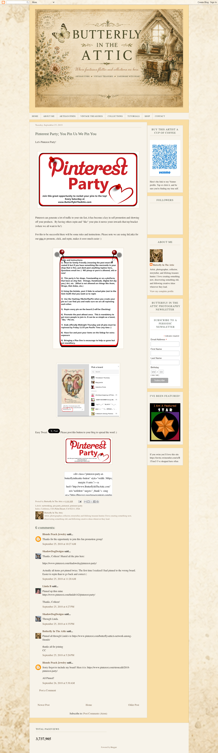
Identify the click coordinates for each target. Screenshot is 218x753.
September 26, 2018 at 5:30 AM (58, 683)
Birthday (155, 367)
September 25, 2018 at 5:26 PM (58, 655)
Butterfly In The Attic (54, 631)
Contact (160, 116)
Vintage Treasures (91, 116)
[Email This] (85, 501)
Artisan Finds (68, 116)
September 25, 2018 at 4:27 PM (58, 606)
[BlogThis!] (88, 501)
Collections (115, 116)
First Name (156, 349)
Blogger (114, 747)
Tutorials (134, 116)
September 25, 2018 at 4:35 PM (58, 623)
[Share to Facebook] (94, 501)
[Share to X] (91, 501)
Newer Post (43, 704)
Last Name (156, 358)
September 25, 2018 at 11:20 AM (59, 578)
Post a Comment (47, 690)
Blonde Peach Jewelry (54, 534)
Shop (147, 116)
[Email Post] (80, 501)
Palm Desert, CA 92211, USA (67, 508)
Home (35, 116)
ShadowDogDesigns (53, 551)
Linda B (46, 586)
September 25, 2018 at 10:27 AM (59, 543)
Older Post (133, 704)
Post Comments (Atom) (95, 713)
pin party (57, 505)
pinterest (65, 505)
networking (47, 505)
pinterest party (76, 505)
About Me (49, 116)
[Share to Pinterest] (97, 501)
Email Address (159, 339)
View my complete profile (161, 291)
